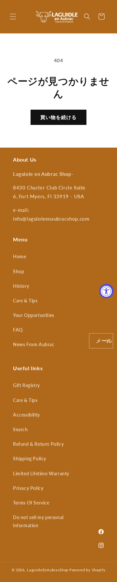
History (21, 286)
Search (20, 429)
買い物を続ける (58, 117)
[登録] (105, 340)
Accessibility (26, 415)
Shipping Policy (29, 458)
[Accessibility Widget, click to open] (106, 291)
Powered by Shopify (87, 570)
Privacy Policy (28, 488)
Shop (18, 271)
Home (19, 256)
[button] (13, 16)
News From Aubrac (34, 344)
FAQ (18, 330)
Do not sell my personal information (38, 521)
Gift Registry (26, 385)
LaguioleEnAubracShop (47, 570)
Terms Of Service (31, 502)
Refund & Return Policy (38, 444)
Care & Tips (25, 300)
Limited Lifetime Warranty (41, 473)
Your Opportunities (33, 315)
